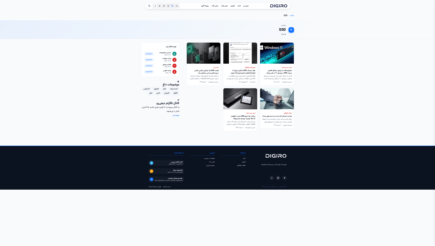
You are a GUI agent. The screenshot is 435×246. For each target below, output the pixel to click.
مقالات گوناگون (241, 165)
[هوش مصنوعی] (172, 6)
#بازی (158, 93)
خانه (292, 15)
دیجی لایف (224, 6)
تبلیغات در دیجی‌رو (209, 158)
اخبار (239, 6)
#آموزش (166, 93)
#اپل (164, 89)
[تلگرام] (284, 178)
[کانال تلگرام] (164, 6)
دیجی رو (246, 6)
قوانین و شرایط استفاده (154, 187)
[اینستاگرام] (278, 178)
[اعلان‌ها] (168, 6)
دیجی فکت (214, 6)
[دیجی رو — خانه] (278, 6)
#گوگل (176, 93)
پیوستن (176, 115)
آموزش (233, 6)
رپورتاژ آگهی (205, 6)
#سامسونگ (174, 89)
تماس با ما (212, 162)
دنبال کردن (149, 54)
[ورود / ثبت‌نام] (155, 6)
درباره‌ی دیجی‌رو (210, 165)
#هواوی (156, 89)
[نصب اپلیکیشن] (271, 178)
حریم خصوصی (167, 187)
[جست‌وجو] (177, 6)
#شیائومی (146, 89)
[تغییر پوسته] (159, 6)
